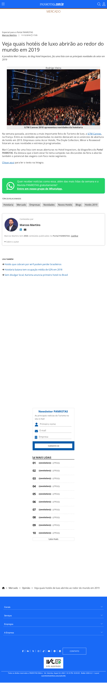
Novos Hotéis (65, 204)
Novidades (49, 204)
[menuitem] (53, 606)
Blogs (78, 204)
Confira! (74, 236)
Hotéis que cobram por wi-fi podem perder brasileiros (32, 264)
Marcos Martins (9, 35)
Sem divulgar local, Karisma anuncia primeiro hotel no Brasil (36, 274)
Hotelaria (8, 204)
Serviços (8, 615)
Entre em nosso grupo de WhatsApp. (39, 188)
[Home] (3, 588)
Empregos (8, 624)
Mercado (21, 204)
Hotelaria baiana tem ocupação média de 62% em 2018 (33, 269)
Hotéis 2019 (91, 204)
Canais (7, 607)
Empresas (35, 204)
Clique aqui (8, 162)
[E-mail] (25, 229)
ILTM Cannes (94, 133)
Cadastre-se (53, 445)
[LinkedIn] (21, 229)
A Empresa (9, 632)
